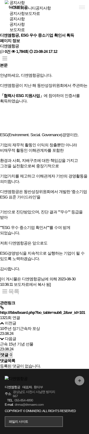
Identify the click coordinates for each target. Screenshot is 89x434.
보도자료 (17, 30)
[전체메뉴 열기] (82, 7)
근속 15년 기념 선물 (16, 344)
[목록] (4, 58)
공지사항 (17, 24)
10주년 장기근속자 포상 (20, 328)
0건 (7, 51)
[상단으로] (79, 380)
